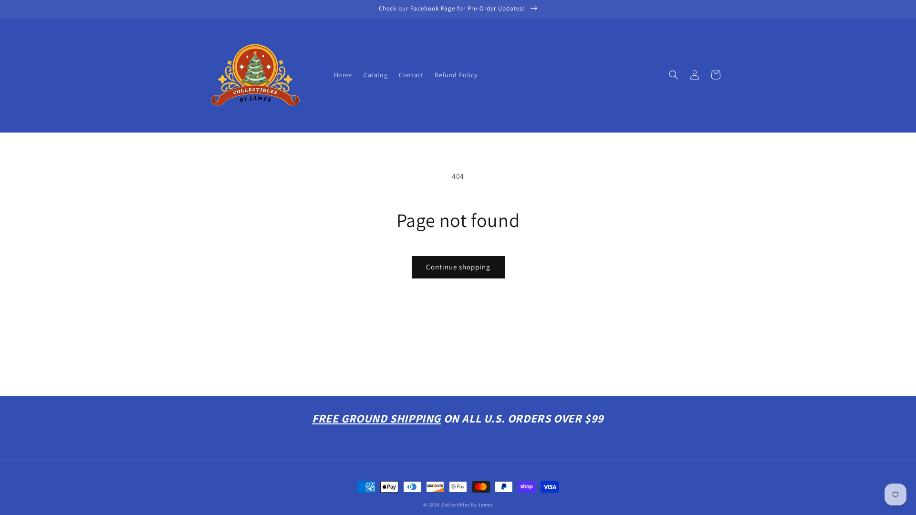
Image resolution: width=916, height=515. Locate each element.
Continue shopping (458, 266)
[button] (673, 74)
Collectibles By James (467, 505)
